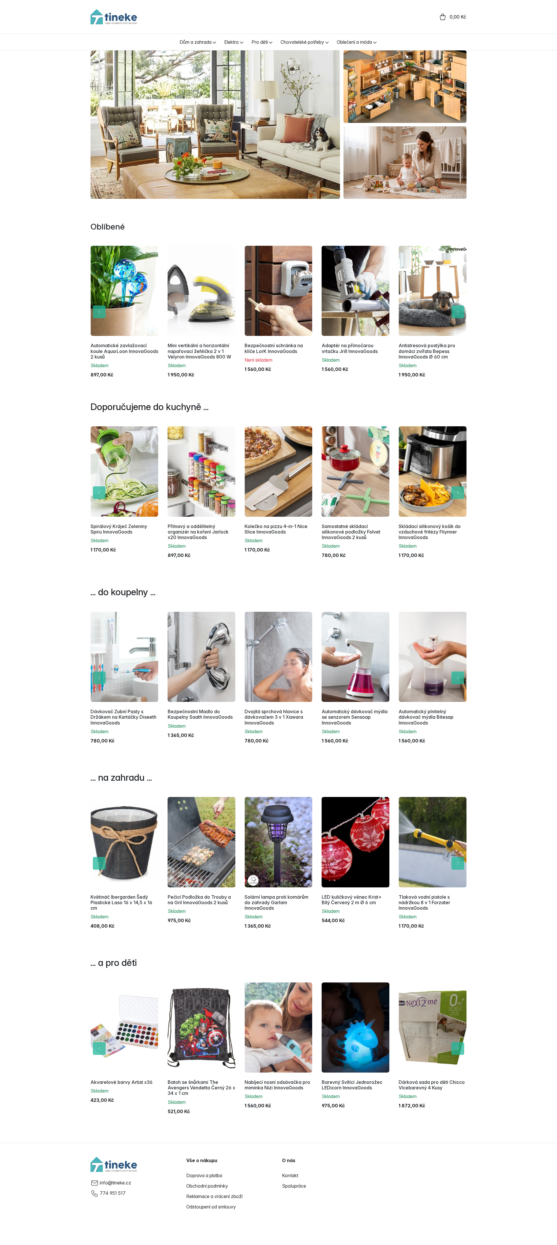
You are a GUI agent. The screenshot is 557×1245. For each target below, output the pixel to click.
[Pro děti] (271, 42)
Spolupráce (294, 1186)
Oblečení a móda (354, 42)
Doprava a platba (204, 1175)
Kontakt (290, 1175)
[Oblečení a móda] (375, 42)
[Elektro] (242, 42)
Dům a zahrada (195, 42)
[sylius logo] (114, 17)
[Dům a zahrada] (214, 42)
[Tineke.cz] (114, 1164)
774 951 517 (113, 1193)
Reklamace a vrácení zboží (214, 1196)
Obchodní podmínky (207, 1186)
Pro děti (260, 42)
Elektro (231, 42)
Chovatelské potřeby (302, 42)
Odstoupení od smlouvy (211, 1207)
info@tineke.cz (115, 1183)
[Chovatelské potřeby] (327, 42)
